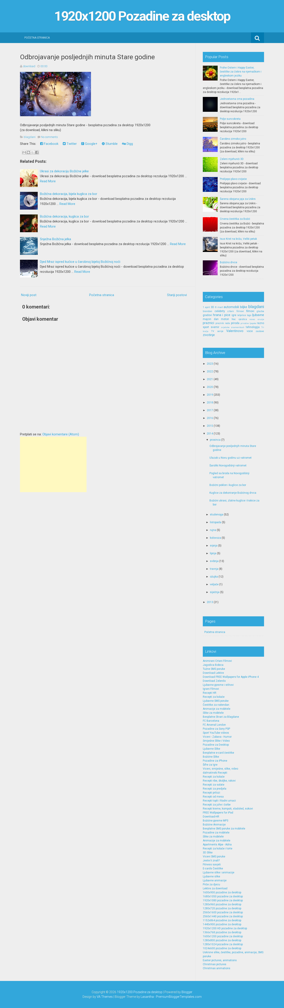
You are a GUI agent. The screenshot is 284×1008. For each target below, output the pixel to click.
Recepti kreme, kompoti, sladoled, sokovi (228, 808)
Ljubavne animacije (215, 880)
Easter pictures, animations (220, 960)
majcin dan (211, 319)
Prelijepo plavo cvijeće (233, 179)
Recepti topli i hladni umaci (219, 800)
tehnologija (253, 327)
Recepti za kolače (214, 696)
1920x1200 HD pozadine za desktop (225, 928)
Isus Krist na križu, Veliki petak (238, 238)
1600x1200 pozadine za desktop (223, 936)
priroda (235, 323)
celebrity (220, 311)
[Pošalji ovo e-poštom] (24, 152)
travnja (214, 568)
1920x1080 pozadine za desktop (223, 900)
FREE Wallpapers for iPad (218, 812)
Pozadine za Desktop (216, 744)
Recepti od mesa (213, 796)
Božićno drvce (228, 262)
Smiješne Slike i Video (216, 740)
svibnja (214, 561)
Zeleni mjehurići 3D (232, 159)
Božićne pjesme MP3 (215, 820)
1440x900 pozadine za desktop (222, 924)
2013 (210, 602)
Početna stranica (37, 37)
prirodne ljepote (248, 323)
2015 (210, 425)
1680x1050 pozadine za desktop (223, 896)
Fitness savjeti (212, 864)
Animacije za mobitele (216, 708)
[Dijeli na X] (32, 152)
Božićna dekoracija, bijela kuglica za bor (68, 194)
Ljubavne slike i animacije (218, 872)
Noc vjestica (239, 319)
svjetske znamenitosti (232, 327)
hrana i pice (221, 315)
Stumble (111, 144)
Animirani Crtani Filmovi (217, 660)
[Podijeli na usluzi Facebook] (37, 152)
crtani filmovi (235, 311)
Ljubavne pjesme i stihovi (218, 684)
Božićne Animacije (214, 824)
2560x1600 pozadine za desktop (223, 912)
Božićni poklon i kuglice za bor (227, 485)
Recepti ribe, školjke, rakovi (219, 780)
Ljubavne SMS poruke (216, 700)
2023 (210, 363)
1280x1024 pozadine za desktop (223, 944)
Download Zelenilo (214, 680)
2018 (210, 402)
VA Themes (105, 996)
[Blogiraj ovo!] (28, 152)
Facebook (50, 144)
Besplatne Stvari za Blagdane (221, 716)
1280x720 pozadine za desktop (222, 908)
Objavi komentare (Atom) (60, 434)
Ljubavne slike (211, 876)
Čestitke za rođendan (216, 704)
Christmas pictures (214, 964)
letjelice (241, 315)
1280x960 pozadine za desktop (222, 904)
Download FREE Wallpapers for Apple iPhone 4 (231, 676)
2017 (210, 410)
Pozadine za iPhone (215, 760)
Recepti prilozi (211, 792)
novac (252, 319)
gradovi (207, 315)
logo (249, 315)
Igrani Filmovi (211, 688)
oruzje (261, 319)
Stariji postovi (177, 295)
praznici (208, 323)
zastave (260, 331)
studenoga (216, 514)
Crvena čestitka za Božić (235, 218)
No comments (49, 137)
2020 (210, 387)
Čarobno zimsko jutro (233, 138)
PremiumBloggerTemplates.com (179, 996)
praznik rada (222, 323)
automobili (231, 307)
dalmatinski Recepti (215, 772)
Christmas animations (216, 968)
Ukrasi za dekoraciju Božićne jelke (64, 171)
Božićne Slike (211, 756)
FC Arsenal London (214, 724)
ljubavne (258, 315)
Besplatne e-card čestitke (218, 752)
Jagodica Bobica (213, 664)
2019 (210, 394)
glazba (260, 311)
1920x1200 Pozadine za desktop (142, 16)
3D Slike (208, 852)
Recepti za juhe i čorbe (217, 804)
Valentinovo (234, 331)
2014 (210, 433)
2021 (210, 379)
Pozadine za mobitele (216, 832)
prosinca (215, 439)
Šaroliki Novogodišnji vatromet (228, 465)
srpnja (213, 545)
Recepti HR (209, 692)
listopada (215, 522)
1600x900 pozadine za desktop (222, 892)
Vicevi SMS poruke (214, 856)
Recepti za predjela (214, 788)
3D (212, 307)
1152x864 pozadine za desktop (222, 920)
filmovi (250, 311)
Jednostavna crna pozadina (237, 98)
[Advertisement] (53, 464)
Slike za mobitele (213, 712)
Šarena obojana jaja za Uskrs (238, 198)
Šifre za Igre (210, 764)
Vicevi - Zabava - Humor (217, 736)
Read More (48, 181)
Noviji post (28, 295)
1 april (206, 307)
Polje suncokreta (230, 118)
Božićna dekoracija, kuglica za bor (64, 216)
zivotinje (209, 335)
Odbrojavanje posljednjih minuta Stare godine (87, 57)
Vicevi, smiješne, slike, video (220, 768)
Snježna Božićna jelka (55, 239)
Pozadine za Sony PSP (216, 728)
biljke (243, 307)
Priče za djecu (211, 884)
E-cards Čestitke (213, 868)
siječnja (214, 592)
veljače (214, 584)
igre (234, 315)
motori (225, 319)
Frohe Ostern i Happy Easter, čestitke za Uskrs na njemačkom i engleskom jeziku (240, 71)
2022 (210, 371)
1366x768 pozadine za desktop (222, 932)
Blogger (186, 992)
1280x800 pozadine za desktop (222, 940)
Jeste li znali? (211, 860)
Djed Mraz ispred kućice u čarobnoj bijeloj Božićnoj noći (80, 262)
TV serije (217, 331)
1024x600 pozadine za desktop (222, 948)
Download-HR (211, 816)
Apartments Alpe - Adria (217, 844)
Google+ (90, 144)
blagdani (30, 137)
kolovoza (215, 537)
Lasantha (147, 996)
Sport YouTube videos (216, 732)
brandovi (207, 311)
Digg (129, 144)
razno (260, 323)
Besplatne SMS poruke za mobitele (224, 828)
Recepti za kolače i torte (217, 848)
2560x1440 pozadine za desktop (223, 916)
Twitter (71, 144)
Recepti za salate (213, 784)
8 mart (219, 307)
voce (250, 331)
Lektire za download (215, 888)
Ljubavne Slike (211, 748)
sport (206, 327)
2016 (210, 418)
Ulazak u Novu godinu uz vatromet (230, 457)
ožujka (214, 576)
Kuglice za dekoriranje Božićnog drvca (232, 492)
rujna (213, 530)
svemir (215, 327)
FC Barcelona (211, 720)
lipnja (213, 553)
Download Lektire (213, 672)
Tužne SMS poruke (214, 668)
